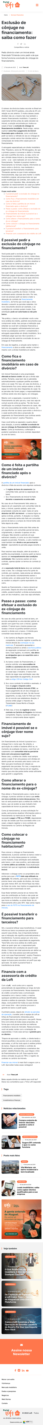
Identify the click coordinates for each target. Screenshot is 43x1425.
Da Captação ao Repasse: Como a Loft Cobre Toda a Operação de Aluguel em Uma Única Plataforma (21, 1298)
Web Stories (6, 1399)
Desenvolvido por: (16, 1422)
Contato (5, 1403)
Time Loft (14, 1074)
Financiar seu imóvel (10, 1062)
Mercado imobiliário (9, 1387)
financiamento (7, 347)
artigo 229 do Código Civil (21, 679)
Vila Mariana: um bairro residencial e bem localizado (29, 1169)
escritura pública (34, 648)
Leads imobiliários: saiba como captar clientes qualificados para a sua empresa (28, 1190)
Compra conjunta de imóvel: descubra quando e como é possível (28, 1123)
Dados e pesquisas (9, 1391)
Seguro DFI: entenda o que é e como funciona (31, 1145)
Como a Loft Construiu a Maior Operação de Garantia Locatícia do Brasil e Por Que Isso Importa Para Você (21, 1326)
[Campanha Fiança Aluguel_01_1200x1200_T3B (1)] (21, 1219)
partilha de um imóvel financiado (16, 483)
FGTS (18, 876)
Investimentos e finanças (11, 1100)
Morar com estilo (8, 1379)
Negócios (5, 1395)
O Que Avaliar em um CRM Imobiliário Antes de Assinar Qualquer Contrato (19, 1272)
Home (6, 15)
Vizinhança (6, 1383)
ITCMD (9, 706)
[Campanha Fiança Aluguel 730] (21, 449)
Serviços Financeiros (17, 15)
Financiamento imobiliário (11, 1095)
